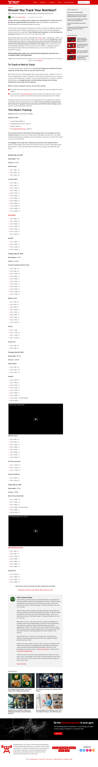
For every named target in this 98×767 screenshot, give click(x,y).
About (71, 759)
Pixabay (40, 60)
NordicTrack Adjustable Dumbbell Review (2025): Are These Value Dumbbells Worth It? (82, 59)
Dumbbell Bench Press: (19, 129)
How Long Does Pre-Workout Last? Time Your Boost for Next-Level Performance (49, 710)
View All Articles (21, 664)
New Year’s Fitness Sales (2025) (75, 12)
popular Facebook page (25, 651)
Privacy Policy (49, 759)
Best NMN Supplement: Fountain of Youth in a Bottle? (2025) (82, 46)
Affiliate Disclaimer (57, 759)
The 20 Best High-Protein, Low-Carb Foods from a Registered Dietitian (19, 690)
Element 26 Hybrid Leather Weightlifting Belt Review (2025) (82, 40)
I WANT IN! (58, 733)
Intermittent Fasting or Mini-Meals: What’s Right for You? (35, 590)
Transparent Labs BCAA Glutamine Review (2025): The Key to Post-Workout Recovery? (77, 29)
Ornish (40, 38)
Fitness (10, 7)
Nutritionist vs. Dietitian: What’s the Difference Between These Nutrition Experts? (19, 711)
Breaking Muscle (34, 759)
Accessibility (66, 759)
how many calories (26, 94)
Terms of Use (42, 759)
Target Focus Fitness (43, 649)
